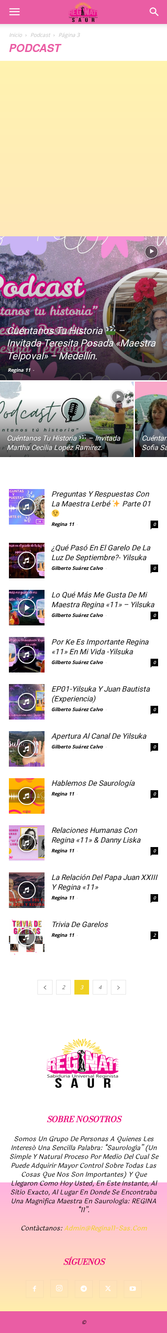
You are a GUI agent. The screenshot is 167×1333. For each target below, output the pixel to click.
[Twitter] (108, 1289)
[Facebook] (35, 1289)
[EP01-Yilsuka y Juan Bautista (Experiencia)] (27, 702)
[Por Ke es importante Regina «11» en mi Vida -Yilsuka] (27, 654)
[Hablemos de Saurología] (27, 796)
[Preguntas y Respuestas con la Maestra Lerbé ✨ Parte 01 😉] (27, 507)
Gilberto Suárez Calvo (77, 568)
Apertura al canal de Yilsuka (98, 736)
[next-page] (118, 987)
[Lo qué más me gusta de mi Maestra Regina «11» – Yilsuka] (27, 607)
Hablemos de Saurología (92, 783)
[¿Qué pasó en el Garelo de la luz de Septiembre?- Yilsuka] (27, 560)
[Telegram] (84, 1289)
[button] (14, 12)
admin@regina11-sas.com (105, 1228)
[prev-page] (45, 987)
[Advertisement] (83, 148)
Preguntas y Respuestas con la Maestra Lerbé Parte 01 (101, 498)
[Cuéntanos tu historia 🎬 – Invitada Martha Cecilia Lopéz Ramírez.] (67, 431)
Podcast (40, 35)
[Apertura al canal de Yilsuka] (27, 749)
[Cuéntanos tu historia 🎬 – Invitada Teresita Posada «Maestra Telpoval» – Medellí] (83, 308)
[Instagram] (59, 1288)
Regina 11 (19, 369)
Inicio (15, 35)
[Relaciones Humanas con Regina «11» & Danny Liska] (27, 843)
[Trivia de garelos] (27, 937)
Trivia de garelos (79, 924)
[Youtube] (133, 1289)
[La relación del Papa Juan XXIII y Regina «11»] (27, 890)
